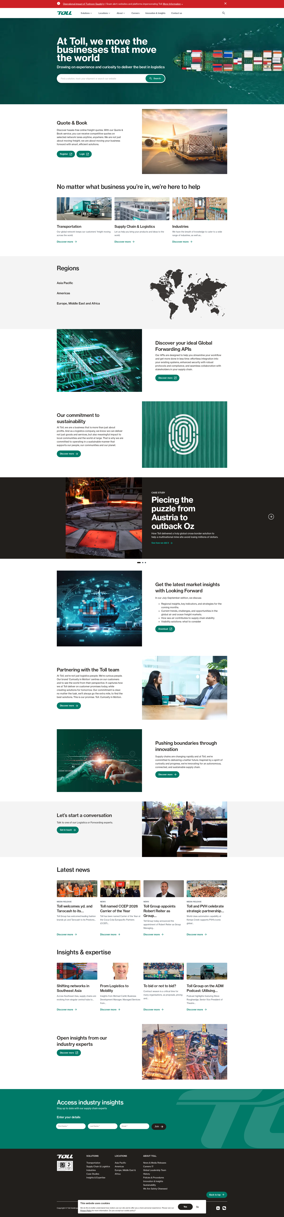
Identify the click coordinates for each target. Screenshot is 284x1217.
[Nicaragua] (167, 302)
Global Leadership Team (154, 1170)
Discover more (65, 241)
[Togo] (186, 303)
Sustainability (149, 1185)
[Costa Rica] (167, 302)
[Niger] (187, 301)
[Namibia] (190, 310)
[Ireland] (184, 291)
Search (157, 78)
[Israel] (193, 297)
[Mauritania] (183, 300)
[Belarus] (192, 291)
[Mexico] (164, 299)
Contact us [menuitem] (176, 13)
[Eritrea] (194, 301)
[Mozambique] (194, 309)
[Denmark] (188, 290)
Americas (63, 293)
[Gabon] (188, 305)
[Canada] (165, 282)
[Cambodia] (208, 302)
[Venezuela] (171, 303)
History (146, 1174)
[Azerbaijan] (196, 295)
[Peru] (169, 307)
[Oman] (198, 300)
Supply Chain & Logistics (98, 1166)
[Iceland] (182, 286)
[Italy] (189, 294)
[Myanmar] (207, 301)
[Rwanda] (192, 305)
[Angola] (190, 307)
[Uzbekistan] (200, 295)
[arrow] (271, 516)
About (120, 13)
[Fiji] (224, 308)
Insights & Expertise (95, 1177)
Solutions (85, 13)
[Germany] (188, 292)
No (197, 1206)
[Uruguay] (174, 312)
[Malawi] (193, 307)
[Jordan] (194, 297)
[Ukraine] (193, 293)
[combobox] (104, 78)
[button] (92, 1157)
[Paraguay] (173, 310)
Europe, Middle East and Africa (78, 303)
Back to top (215, 1194)
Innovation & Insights (153, 1181)
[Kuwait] (196, 298)
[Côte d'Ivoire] (184, 303)
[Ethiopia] (194, 303)
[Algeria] (186, 298)
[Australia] (215, 311)
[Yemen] (196, 301)
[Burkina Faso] (186, 302)
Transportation (93, 1162)
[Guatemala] (166, 301)
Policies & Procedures (153, 1177)
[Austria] (189, 293)
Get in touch (66, 830)
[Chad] (190, 301)
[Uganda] (193, 304)
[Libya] (190, 299)
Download (163, 629)
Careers (147, 1166)
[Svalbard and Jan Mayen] (190, 276)
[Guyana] (173, 304)
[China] (208, 296)
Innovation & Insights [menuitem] (155, 13)
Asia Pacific (65, 283)
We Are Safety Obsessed (155, 1188)
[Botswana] (191, 310)
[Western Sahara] (183, 299)
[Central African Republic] (190, 303)
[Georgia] (195, 294)
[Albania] (190, 295)
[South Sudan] (192, 303)
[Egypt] (192, 299)
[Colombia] (170, 304)
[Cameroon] (188, 303)
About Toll (149, 1156)
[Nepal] (204, 298)
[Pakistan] (201, 298)
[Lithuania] (191, 290)
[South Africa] (191, 311)
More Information (172, 4)
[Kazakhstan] (200, 293)
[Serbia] (190, 294)
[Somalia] (196, 303)
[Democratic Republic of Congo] (191, 306)
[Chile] (171, 314)
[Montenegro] (190, 294)
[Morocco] (184, 298)
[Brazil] (174, 308)
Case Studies (92, 1174)
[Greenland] (176, 279)
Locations (103, 13)
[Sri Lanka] (203, 303)
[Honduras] (167, 301)
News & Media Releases (154, 1162)
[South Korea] (213, 296)
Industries (91, 1170)
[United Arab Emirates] (197, 299)
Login (82, 154)
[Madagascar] (196, 309)
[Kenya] (194, 305)
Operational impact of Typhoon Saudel (82, 4)
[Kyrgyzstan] (202, 295)
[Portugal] (184, 295)
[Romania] (191, 294)
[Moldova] (192, 293)
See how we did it (160, 543)
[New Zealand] (223, 314)
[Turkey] (194, 296)
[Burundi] (192, 305)
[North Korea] (213, 295)
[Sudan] (192, 301)
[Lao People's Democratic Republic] (208, 301)
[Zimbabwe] (192, 309)
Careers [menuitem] (135, 13)
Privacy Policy (86, 1211)
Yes (185, 1206)
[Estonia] (191, 289)
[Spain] (185, 295)
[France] (186, 293)
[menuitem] (87, 13)
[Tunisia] (188, 297)
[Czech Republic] (189, 292)
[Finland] (192, 286)
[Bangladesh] (205, 299)
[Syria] (194, 297)
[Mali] (185, 301)
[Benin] (186, 303)
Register (64, 154)
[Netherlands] (187, 291)
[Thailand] (208, 302)
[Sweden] (189, 287)
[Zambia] (192, 308)
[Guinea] (183, 302)
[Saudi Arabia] (196, 299)
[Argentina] (172, 314)
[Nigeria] (188, 303)
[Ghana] (185, 303)
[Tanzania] (193, 306)
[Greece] (191, 296)
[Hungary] (190, 293)
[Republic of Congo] (189, 305)
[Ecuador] (169, 305)
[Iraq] (196, 297)
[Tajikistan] (201, 295)
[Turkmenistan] (199, 296)
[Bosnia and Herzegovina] (189, 294)
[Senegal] (183, 301)
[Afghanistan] (200, 297)
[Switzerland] (187, 293)
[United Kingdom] (185, 290)
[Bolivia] (172, 308)
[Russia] (208, 284)
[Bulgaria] (191, 294)
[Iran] (198, 297)
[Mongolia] (208, 293)
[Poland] (190, 292)
